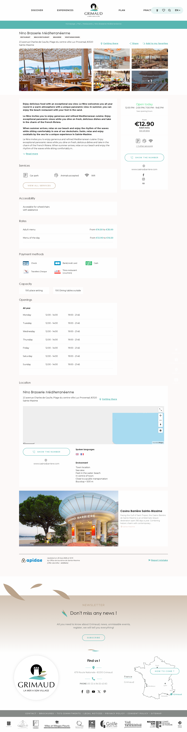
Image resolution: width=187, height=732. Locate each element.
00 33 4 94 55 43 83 (93, 683)
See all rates (144, 131)
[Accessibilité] (157, 10)
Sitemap (156, 713)
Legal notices (93, 713)
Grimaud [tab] (129, 682)
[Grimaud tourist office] (36, 678)
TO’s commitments (69, 713)
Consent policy (138, 713)
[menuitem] (37, 10)
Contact (30, 713)
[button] (169, 10)
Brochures (46, 713)
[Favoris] (164, 10)
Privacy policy (115, 713)
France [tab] (128, 677)
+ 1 (149, 81)
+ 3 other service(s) (144, 146)
